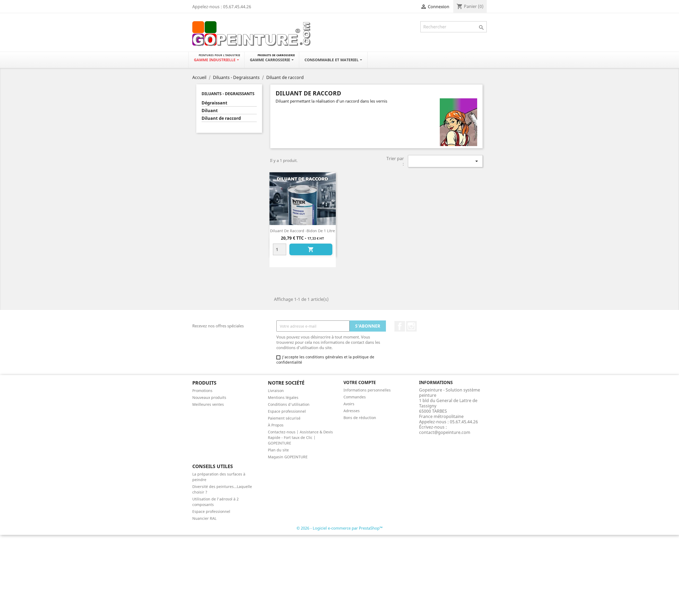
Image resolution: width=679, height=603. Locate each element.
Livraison (276, 390)
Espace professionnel (287, 411)
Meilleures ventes (208, 404)
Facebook (399, 326)
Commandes (354, 396)
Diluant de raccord (221, 118)
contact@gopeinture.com (444, 432)
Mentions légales (283, 397)
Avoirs (348, 403)
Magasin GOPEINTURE (288, 456)
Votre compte (359, 382)
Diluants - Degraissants (228, 93)
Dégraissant (214, 103)
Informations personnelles (367, 390)
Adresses (351, 410)
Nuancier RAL (204, 518)
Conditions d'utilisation (289, 404)
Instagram (411, 326)
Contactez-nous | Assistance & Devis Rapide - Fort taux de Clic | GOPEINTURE (300, 437)
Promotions (202, 390)
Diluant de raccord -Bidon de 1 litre (302, 230)
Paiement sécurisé (284, 418)
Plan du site (278, 449)
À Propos (276, 425)
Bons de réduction (359, 417)
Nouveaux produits (209, 397)
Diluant (210, 110)
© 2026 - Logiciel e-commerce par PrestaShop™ (340, 528)
